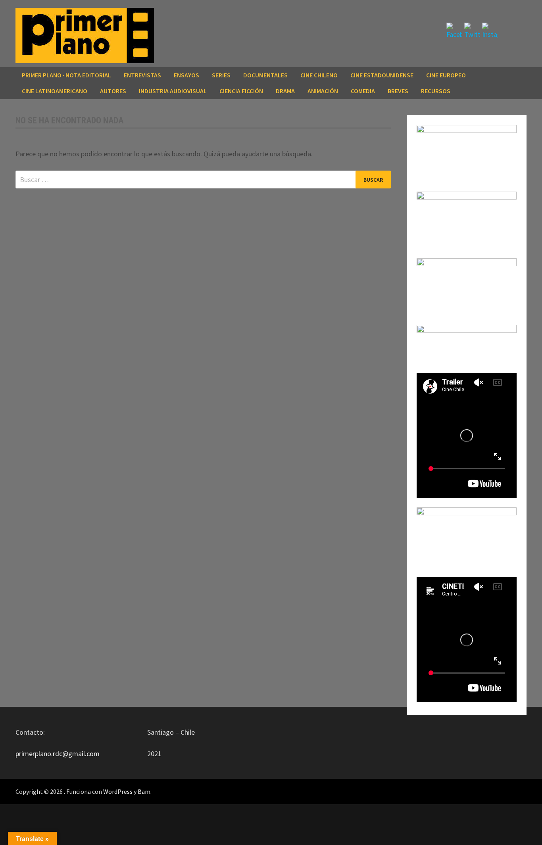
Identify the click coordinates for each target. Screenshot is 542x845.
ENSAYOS (186, 75)
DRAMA (285, 91)
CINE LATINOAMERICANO (54, 91)
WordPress (118, 791)
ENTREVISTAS (142, 75)
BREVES (398, 91)
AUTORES (113, 91)
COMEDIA (363, 91)
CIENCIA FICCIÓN (241, 91)
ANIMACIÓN (323, 91)
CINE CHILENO (319, 75)
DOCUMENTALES (265, 75)
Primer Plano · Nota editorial (66, 75)
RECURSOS (435, 91)
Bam (144, 791)
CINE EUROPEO (446, 75)
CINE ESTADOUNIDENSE (381, 75)
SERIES (221, 75)
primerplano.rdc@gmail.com (57, 753)
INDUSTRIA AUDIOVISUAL (173, 91)
